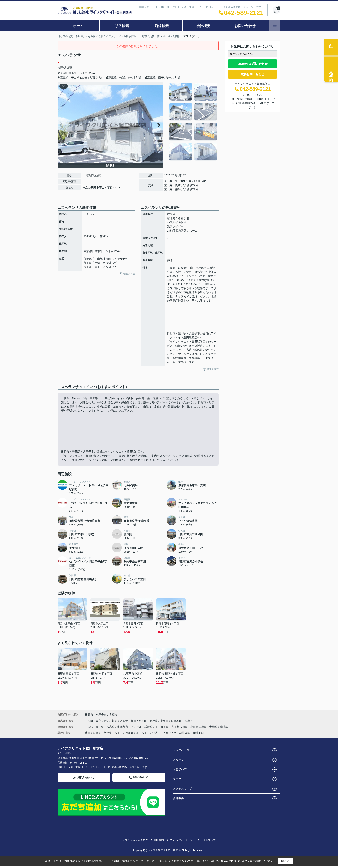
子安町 (89, 720)
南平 (178, 189)
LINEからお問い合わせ (252, 63)
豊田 (134, 720)
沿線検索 (162, 26)
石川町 (113, 720)
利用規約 (159, 840)
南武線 (224, 726)
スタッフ (178, 759)
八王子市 (101, 714)
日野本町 (177, 720)
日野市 (70, 72)
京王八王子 (143, 732)
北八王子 (157, 732)
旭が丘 (153, 720)
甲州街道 (106, 732)
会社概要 (203, 26)
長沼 (178, 185)
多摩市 (113, 714)
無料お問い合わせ (252, 74)
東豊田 (164, 720)
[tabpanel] (193, 122)
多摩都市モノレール (130, 726)
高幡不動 (198, 732)
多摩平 (188, 720)
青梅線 (213, 726)
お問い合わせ (245, 26)
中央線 (89, 726)
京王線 (168, 181)
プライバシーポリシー (182, 840)
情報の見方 (129, 274)
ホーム (78, 26)
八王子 (118, 732)
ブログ (177, 779)
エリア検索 (120, 26)
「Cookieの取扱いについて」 (234, 861)
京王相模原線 (180, 726)
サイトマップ (208, 840)
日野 (95, 732)
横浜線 (148, 726)
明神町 (143, 720)
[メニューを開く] (275, 25)
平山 (76, 72)
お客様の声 (180, 769)
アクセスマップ (182, 788)
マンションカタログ (136, 840)
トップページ (181, 750)
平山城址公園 (183, 181)
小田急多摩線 (199, 726)
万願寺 (124, 720)
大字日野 (101, 720)
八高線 (110, 726)
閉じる (285, 860)
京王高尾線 (162, 726)
